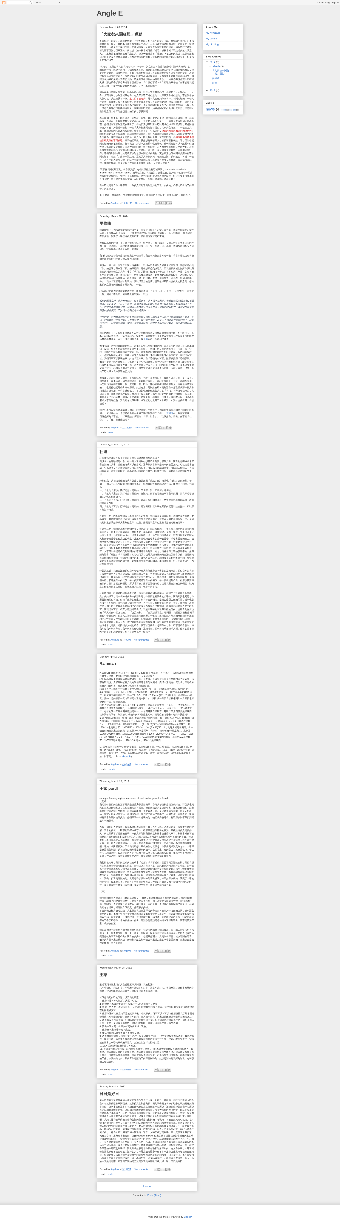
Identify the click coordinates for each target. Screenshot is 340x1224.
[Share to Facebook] (167, 203)
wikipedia (126, 756)
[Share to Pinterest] (170, 203)
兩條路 (105, 223)
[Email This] (157, 203)
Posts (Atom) (154, 1195)
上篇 (145, 339)
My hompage (213, 32)
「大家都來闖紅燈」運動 (121, 34)
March (216, 66)
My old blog (212, 44)
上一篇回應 (167, 413)
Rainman (108, 663)
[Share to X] (164, 203)
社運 (103, 451)
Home (147, 1186)
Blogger (187, 1217)
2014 (213, 62)
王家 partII (109, 788)
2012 (213, 90)
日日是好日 (109, 1093)
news (110, 432)
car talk (111, 769)
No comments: (143, 203)
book (110, 1174)
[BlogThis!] (160, 203)
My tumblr (211, 38)
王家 (103, 975)
